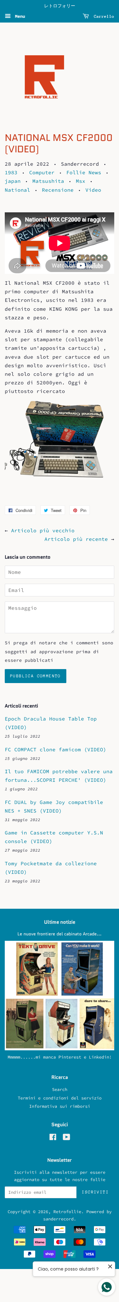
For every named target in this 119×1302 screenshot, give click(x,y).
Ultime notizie (59, 922)
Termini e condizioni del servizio (60, 1098)
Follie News (83, 172)
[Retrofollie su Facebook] (52, 1138)
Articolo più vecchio (43, 530)
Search (59, 1089)
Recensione (58, 190)
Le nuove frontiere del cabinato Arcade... (59, 934)
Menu (18, 16)
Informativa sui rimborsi (59, 1106)
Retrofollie (67, 1211)
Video (93, 190)
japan (13, 181)
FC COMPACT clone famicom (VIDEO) (55, 749)
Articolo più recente (76, 539)
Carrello (102, 16)
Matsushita (48, 181)
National (17, 190)
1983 (11, 172)
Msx (80, 181)
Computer (42, 172)
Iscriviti (95, 1192)
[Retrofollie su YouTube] (66, 1138)
